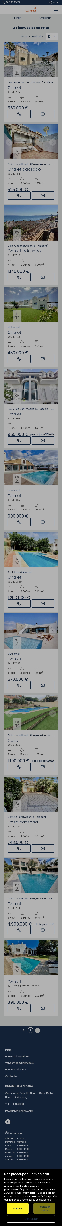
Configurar (31, 1219)
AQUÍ (7, 1192)
